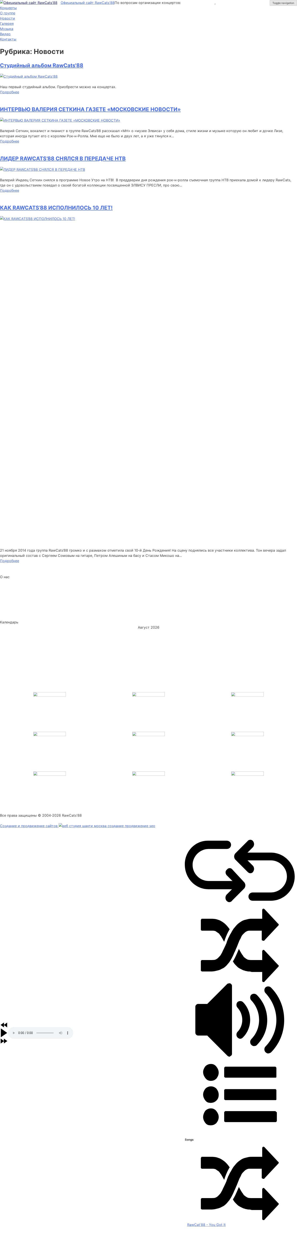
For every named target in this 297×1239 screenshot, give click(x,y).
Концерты (8, 8)
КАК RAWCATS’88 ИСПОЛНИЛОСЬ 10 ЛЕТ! (56, 208)
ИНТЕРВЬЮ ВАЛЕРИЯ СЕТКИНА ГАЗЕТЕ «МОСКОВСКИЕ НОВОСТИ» (90, 109)
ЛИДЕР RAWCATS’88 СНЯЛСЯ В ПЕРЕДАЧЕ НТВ (63, 158)
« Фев (5, 681)
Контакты (8, 39)
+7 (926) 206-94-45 (236, 2)
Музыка (6, 29)
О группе (7, 13)
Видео (5, 34)
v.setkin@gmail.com (198, 2)
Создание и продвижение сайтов (29, 826)
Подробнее (9, 92)
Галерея (7, 23)
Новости (7, 18)
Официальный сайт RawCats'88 (88, 2)
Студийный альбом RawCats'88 (41, 65)
